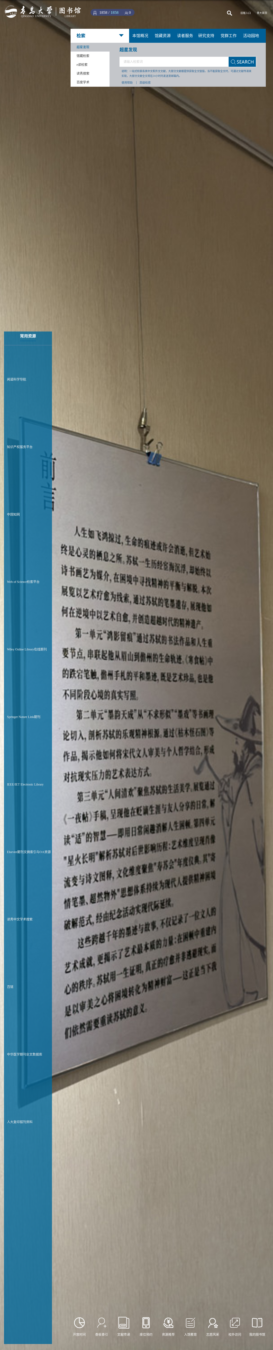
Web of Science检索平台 (23, 581)
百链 (10, 987)
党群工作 (229, 36)
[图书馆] (45, 11)
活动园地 (251, 36)
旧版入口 (245, 12)
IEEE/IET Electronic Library (25, 784)
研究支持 (206, 36)
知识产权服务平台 (20, 447)
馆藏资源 (163, 36)
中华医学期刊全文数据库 (24, 1054)
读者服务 (185, 36)
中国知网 (13, 514)
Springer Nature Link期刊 (23, 717)
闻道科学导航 (16, 379)
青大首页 (262, 12)
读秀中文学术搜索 (20, 919)
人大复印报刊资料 (20, 1122)
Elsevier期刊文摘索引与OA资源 (29, 852)
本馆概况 (140, 36)
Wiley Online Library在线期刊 (27, 649)
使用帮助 (127, 82)
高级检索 (145, 82)
